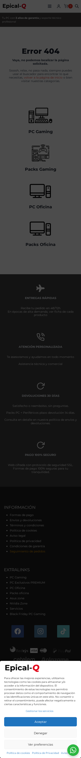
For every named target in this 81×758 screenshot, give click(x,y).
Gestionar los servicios (39, 711)
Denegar (40, 733)
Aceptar (40, 722)
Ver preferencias (40, 744)
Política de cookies (18, 752)
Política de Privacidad (45, 752)
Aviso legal (67, 752)
